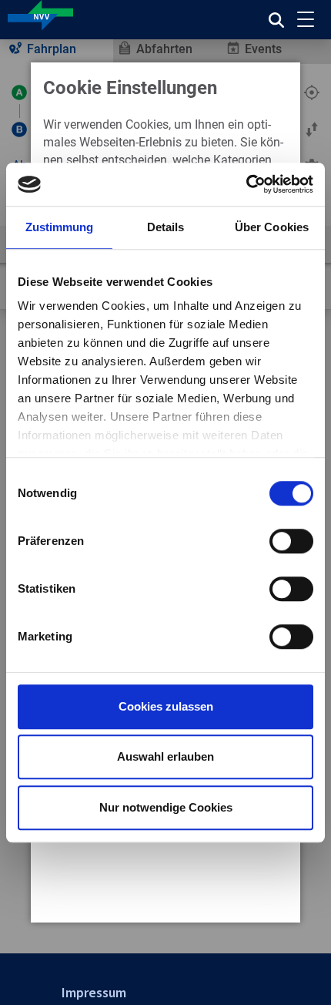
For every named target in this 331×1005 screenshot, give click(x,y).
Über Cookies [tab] (272, 227)
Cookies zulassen (166, 706)
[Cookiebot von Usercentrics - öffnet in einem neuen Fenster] (246, 184)
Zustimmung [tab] (59, 227)
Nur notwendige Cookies (165, 807)
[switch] (291, 541)
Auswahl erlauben (165, 756)
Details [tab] (166, 227)
